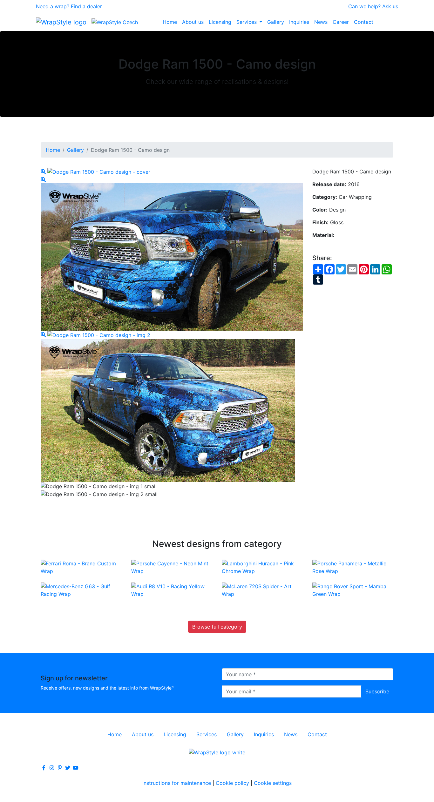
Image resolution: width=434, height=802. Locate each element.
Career (341, 22)
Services (247, 22)
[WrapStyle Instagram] (52, 768)
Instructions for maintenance (176, 783)
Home (170, 22)
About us (193, 22)
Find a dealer (86, 6)
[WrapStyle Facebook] (44, 768)
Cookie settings (273, 783)
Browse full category (217, 626)
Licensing (220, 22)
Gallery (275, 22)
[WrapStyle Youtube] (75, 768)
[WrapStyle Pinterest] (60, 768)
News (321, 22)
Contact (363, 22)
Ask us (390, 6)
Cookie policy (232, 783)
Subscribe (377, 691)
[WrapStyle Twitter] (67, 768)
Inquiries (299, 22)
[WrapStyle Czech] (115, 22)
